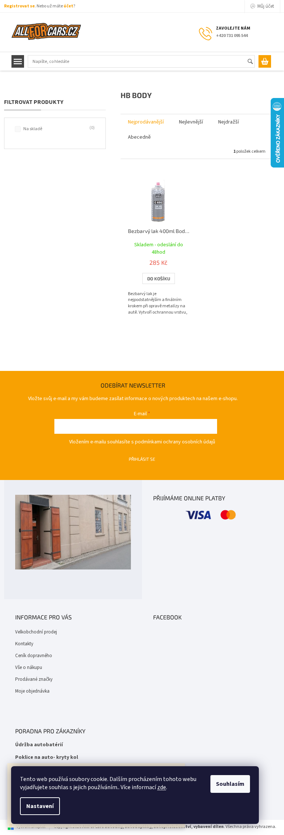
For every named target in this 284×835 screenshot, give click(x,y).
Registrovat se (19, 6)
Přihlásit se (142, 459)
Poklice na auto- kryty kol (46, 757)
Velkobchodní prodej (36, 632)
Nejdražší (228, 122)
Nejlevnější (191, 122)
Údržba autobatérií (39, 744)
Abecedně (139, 137)
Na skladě (58, 128)
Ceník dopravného (33, 655)
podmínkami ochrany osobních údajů (175, 442)
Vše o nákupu (28, 667)
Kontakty (24, 643)
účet (68, 6)
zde (161, 787)
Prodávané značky (34, 679)
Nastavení (40, 806)
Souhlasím (230, 784)
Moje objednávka (32, 691)
